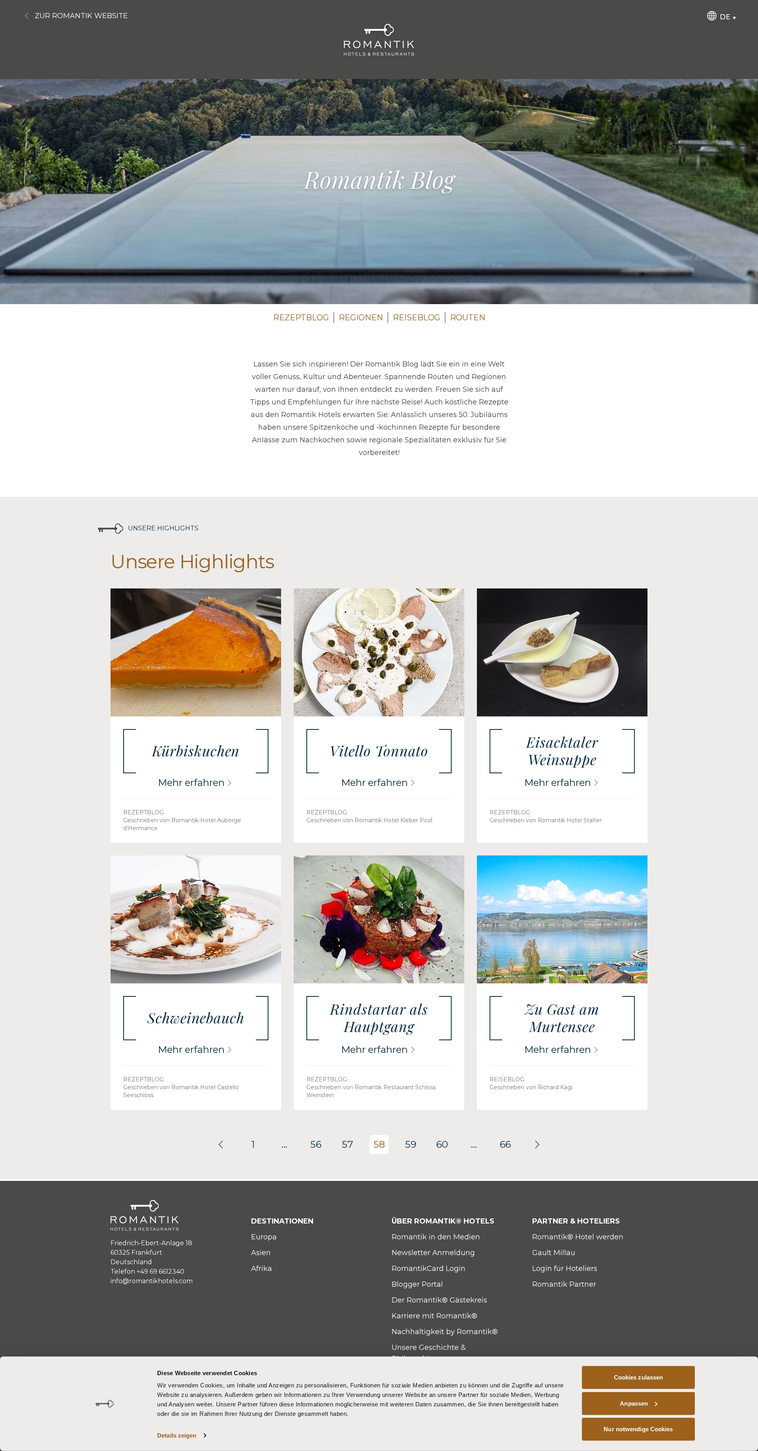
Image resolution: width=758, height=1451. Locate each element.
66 (505, 1144)
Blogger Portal (417, 1284)
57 (347, 1144)
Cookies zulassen (638, 1377)
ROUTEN (467, 317)
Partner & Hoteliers (576, 1221)
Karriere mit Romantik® (434, 1316)
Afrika (261, 1268)
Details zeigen (176, 1435)
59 (411, 1144)
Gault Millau (553, 1252)
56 (315, 1144)
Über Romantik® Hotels (443, 1221)
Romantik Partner (564, 1284)
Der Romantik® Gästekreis (439, 1300)
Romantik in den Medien (436, 1237)
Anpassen (634, 1403)
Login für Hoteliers (564, 1268)
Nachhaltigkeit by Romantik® (445, 1331)
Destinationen (282, 1221)
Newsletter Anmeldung (433, 1252)
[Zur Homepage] (379, 40)
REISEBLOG (416, 317)
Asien (261, 1252)
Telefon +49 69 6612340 (147, 1271)
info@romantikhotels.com (152, 1281)
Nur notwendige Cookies (638, 1429)
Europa (264, 1237)
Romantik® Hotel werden (577, 1237)
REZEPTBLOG (301, 317)
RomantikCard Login (428, 1268)
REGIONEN (361, 317)
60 (442, 1144)
